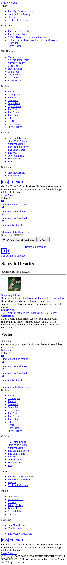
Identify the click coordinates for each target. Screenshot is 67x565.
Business (12, 91)
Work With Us (15, 499)
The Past (12, 109)
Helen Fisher (14, 80)
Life (10, 118)
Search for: (7, 235)
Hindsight (13, 43)
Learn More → (9, 195)
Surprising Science (10, 295)
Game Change (15, 45)
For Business (8, 255)
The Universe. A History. (21, 31)
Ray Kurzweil (15, 74)
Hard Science (15, 124)
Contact (12, 502)
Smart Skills (14, 103)
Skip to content (9, 2)
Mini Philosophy (16, 143)
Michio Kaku (14, 57)
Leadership (13, 100)
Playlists (12, 17)
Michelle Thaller (16, 62)
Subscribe (20, 255)
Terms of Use (15, 508)
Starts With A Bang (17, 141)
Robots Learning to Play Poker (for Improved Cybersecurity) (32, 298)
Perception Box (16, 155)
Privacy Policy (15, 505)
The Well (12, 152)
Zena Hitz (13, 65)
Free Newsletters (16, 172)
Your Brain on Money (19, 14)
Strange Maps (15, 158)
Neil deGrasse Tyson (18, 59)
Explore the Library (18, 20)
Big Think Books (17, 138)
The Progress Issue (17, 34)
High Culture (14, 106)
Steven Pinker (15, 68)
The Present (14, 112)
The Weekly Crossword (20, 533)
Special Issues (15, 126)
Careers (12, 514)
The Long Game (16, 149)
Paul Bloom (14, 71)
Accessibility (14, 511)
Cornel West (14, 77)
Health (11, 121)
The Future (13, 115)
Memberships (15, 175)
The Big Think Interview (21, 11)
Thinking (12, 97)
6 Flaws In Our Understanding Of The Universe (32, 40)
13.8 (10, 161)
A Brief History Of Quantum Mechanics (28, 37)
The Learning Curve (18, 146)
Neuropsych (14, 94)
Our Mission (14, 496)
